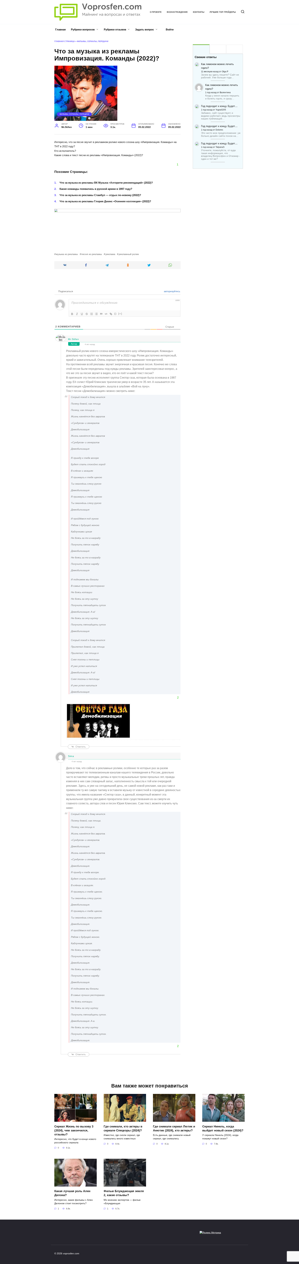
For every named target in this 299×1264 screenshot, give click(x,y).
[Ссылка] (110, 314)
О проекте (156, 12)
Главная (60, 29)
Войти (169, 29)
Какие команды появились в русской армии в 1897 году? (96, 188)
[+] (120, 313)
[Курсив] (77, 314)
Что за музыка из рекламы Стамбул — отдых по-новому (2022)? (100, 195)
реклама (110, 254)
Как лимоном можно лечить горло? (217, 66)
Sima (71, 756)
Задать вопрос (144, 29)
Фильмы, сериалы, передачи (92, 41)
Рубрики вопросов (83, 29)
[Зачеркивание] (86, 314)
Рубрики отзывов (115, 29)
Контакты (198, 12)
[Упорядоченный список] (91, 314)
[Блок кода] (106, 314)
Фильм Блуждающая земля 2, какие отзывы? (124, 1193)
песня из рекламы (91, 254)
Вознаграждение (177, 12)
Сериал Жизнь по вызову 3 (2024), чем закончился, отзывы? (73, 1130)
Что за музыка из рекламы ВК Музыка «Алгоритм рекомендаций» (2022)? (106, 182)
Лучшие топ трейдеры (223, 12)
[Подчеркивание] (81, 314)
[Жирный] (72, 314)
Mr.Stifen (73, 339)
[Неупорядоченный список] (96, 314)
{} (115, 313)
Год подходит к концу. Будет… (219, 106)
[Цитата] (101, 314)
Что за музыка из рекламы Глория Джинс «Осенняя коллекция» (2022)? (105, 201)
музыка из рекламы (67, 254)
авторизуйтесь (171, 291)
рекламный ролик (129, 254)
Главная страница (64, 41)
